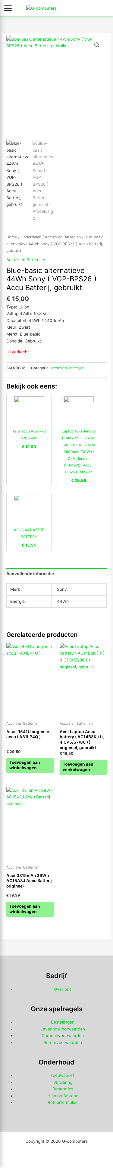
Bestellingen (62, 1022)
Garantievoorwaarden (63, 1035)
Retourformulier (63, 1102)
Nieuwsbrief (62, 1075)
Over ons (62, 989)
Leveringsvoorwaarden (62, 1029)
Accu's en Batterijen (63, 237)
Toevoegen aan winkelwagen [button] (24, 765)
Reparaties (62, 1088)
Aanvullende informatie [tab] (30, 573)
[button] (97, 45)
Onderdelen (30, 237)
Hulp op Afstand (62, 1095)
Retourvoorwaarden (62, 1042)
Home (11, 237)
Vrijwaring (62, 1082)
